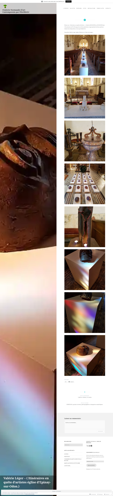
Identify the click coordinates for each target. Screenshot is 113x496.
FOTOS (84, 8)
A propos (66, 8)
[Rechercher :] (73, 444)
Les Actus (72, 8)
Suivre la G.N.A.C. (91, 465)
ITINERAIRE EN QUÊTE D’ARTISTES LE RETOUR (72, 459)
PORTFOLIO (67, 456)
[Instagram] (89, 446)
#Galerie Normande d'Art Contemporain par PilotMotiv (15, 11)
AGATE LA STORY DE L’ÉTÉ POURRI (72, 463)
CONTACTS (108, 8)
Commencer (68, 1)
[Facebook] (91, 446)
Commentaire (100, 431)
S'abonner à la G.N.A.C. (93, 452)
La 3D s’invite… (67, 465)
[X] (87, 446)
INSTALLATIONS (91, 8)
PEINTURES (79, 8)
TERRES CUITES (100, 8)
